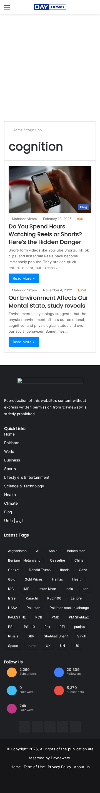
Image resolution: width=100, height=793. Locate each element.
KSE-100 (54, 598)
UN (62, 646)
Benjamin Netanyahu (24, 560)
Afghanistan (17, 551)
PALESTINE (17, 617)
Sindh (81, 636)
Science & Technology (24, 486)
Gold (11, 579)
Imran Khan (47, 589)
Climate (11, 503)
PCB (38, 617)
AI (37, 551)
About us (82, 767)
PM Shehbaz (79, 617)
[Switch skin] (93, 9)
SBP (31, 636)
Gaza (83, 570)
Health (10, 494)
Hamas (57, 579)
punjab (79, 627)
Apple (53, 551)
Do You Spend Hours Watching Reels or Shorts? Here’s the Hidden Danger (45, 234)
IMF (26, 589)
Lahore (76, 598)
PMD (55, 617)
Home (17, 130)
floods (64, 570)
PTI (62, 627)
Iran (85, 589)
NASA (12, 608)
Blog (8, 512)
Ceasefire (57, 560)
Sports (10, 468)
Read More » (24, 278)
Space (13, 646)
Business (12, 460)
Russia (13, 636)
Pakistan (11, 443)
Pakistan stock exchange (69, 608)
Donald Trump (40, 570)
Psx (47, 627)
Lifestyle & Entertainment (26, 477)
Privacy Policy (59, 767)
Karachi (32, 598)
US (76, 646)
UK (48, 646)
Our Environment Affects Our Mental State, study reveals (48, 302)
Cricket (13, 570)
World (9, 451)
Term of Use (34, 767)
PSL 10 (29, 627)
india (69, 589)
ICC (11, 589)
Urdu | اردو (13, 520)
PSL (11, 627)
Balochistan (76, 551)
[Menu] (7, 9)
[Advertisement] (50, 67)
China (79, 560)
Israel (12, 598)
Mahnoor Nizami (25, 219)
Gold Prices (33, 579)
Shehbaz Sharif (56, 636)
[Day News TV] (50, 7)
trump (32, 646)
